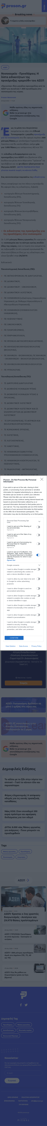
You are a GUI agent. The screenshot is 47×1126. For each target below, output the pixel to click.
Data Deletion (11, 646)
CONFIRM (14, 638)
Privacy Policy (36, 646)
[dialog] (23, 563)
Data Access (23, 646)
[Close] (42, 480)
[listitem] (23, 521)
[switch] (38, 527)
